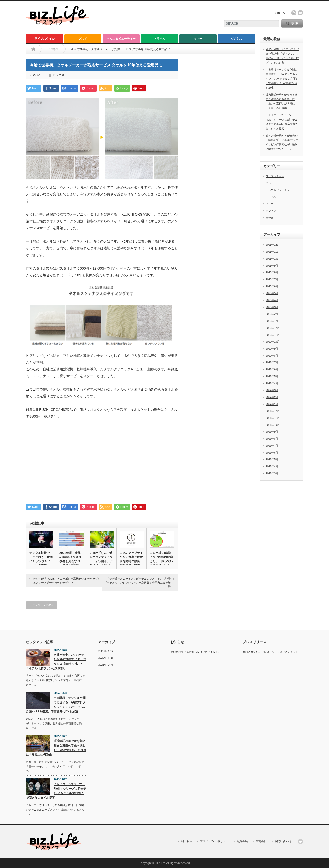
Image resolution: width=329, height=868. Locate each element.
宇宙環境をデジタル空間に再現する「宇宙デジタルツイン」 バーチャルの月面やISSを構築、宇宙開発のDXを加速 (282, 78)
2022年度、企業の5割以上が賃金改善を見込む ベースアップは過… (71, 559)
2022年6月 (272, 369)
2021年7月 (272, 445)
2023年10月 (273, 258)
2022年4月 (272, 383)
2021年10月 (273, 424)
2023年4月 (272, 300)
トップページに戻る (41, 605)
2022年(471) (105, 657)
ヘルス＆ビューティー (121, 38)
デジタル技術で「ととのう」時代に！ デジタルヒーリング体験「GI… (41, 561)
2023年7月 (272, 279)
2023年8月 (272, 272)
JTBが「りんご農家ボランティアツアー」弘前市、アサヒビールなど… (101, 559)
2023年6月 (272, 286)
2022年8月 (272, 355)
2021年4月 (272, 466)
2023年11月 (273, 251)
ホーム (281, 12)
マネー (198, 38)
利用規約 (186, 841)
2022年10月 (273, 341)
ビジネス (236, 38)
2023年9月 (272, 265)
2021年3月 (272, 473)
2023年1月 (272, 320)
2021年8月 (272, 438)
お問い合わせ (283, 841)
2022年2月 (272, 397)
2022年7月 (272, 362)
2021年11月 (273, 417)
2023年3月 (272, 307)
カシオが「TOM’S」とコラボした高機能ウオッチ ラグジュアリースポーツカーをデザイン (66, 580)
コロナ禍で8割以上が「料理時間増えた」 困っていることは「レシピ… (161, 561)
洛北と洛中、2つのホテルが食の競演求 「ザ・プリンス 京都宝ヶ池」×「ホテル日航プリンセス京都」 (56, 661)
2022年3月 (272, 390)
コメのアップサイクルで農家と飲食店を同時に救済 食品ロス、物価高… (131, 561)
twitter (300, 12)
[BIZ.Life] (57, 23)
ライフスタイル (44, 38)
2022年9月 (272, 348)
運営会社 (261, 841)
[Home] (33, 49)
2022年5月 (272, 376)
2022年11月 (273, 334)
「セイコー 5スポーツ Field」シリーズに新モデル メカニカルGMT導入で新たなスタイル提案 (56, 790)
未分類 (270, 217)
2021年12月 (273, 410)
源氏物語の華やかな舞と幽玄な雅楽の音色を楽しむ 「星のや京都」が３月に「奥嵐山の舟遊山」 (56, 747)
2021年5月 (272, 459)
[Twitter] (300, 841)
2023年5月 (272, 293)
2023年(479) (105, 651)
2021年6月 (272, 452)
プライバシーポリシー (214, 841)
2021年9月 (272, 431)
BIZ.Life (161, 863)
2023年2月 (272, 313)
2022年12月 (273, 327)
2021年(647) (105, 664)
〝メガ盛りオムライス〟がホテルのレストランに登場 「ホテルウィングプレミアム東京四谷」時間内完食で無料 (137, 582)
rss (293, 12)
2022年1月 (272, 404)
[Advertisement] (102, 464)
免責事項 (242, 841)
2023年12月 (273, 244)
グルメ (83, 38)
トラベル (159, 38)
